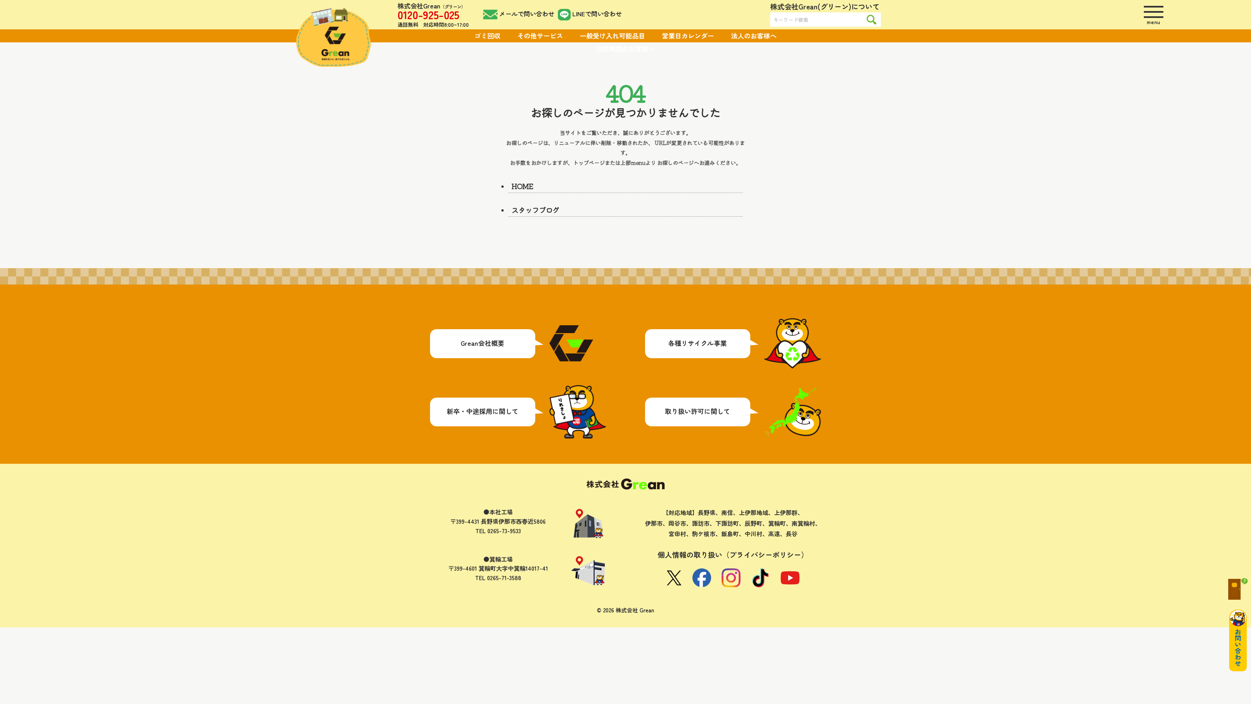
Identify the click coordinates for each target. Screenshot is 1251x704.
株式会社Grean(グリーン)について (825, 6)
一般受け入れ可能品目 (612, 35)
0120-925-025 (428, 14)
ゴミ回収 (487, 35)
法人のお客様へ (754, 35)
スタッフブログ (535, 209)
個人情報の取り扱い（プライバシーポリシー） (733, 554)
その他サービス (540, 35)
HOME (522, 186)
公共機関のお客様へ (625, 48)
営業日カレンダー (688, 35)
